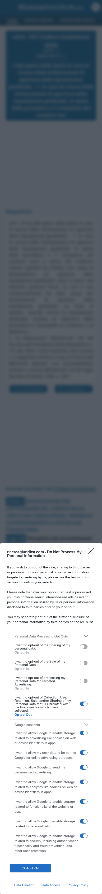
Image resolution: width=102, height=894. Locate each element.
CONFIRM (30, 868)
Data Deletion (24, 885)
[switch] (84, 646)
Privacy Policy (78, 885)
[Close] (92, 552)
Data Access (51, 885)
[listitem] (51, 636)
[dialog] (51, 718)
